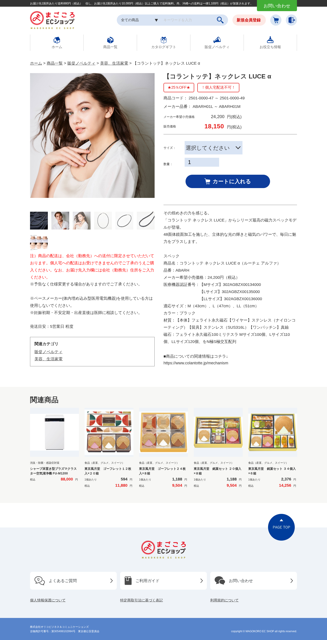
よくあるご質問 (63, 580)
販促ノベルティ (217, 47)
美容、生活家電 (114, 63)
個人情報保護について (48, 600)
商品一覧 (110, 47)
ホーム (57, 47)
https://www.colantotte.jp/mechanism (196, 363)
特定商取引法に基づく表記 (141, 600)
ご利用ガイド (147, 580)
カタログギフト (163, 47)
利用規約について (224, 600)
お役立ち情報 (270, 47)
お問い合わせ (277, 5)
